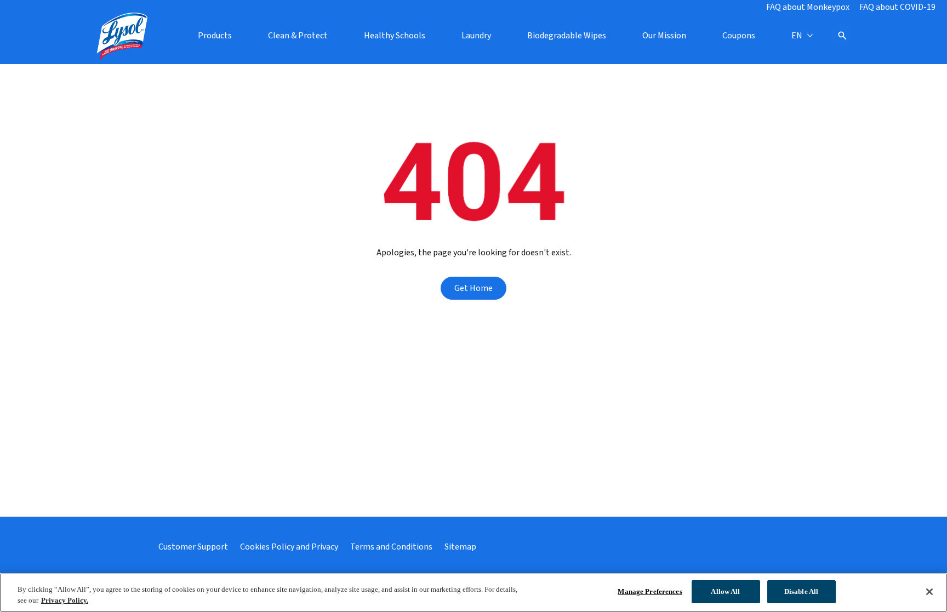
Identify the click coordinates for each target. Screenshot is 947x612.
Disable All (801, 591)
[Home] (122, 35)
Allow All (725, 591)
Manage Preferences (650, 591)
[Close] (929, 592)
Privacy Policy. (64, 600)
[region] (473, 592)
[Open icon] (842, 36)
